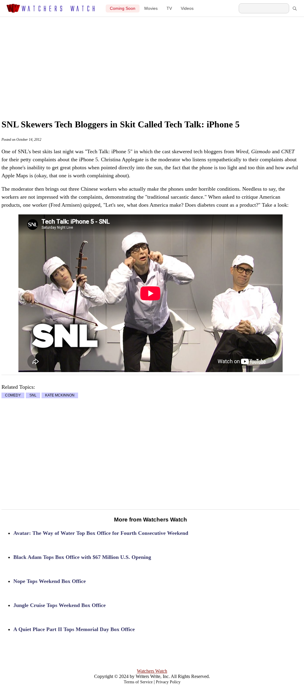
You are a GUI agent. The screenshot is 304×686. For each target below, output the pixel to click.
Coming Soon (122, 8)
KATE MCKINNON (60, 395)
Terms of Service (138, 682)
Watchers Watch (152, 671)
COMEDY (13, 395)
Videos (187, 8)
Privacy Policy (168, 682)
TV (169, 8)
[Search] (294, 8)
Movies (151, 8)
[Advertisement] (163, 61)
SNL (33, 395)
